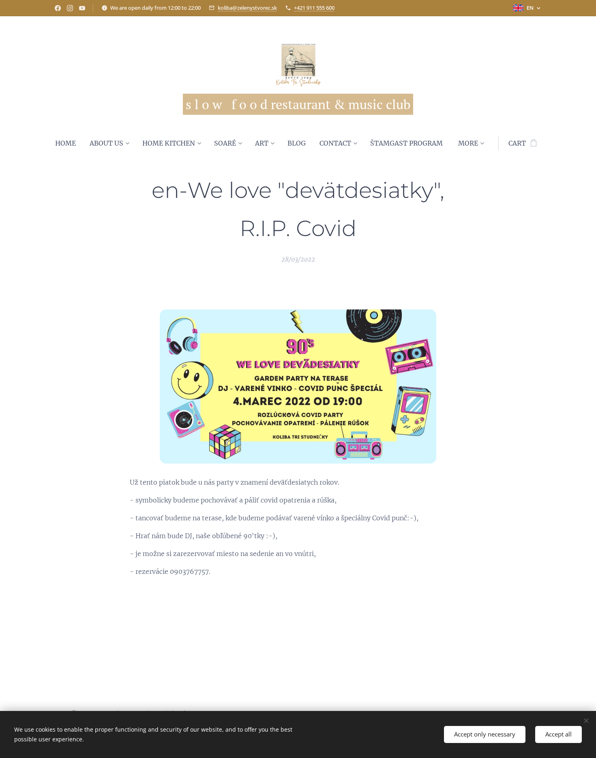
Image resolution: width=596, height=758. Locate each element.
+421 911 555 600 (314, 7)
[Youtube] (82, 8)
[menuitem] (69, 143)
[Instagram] (70, 8)
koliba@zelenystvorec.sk (247, 7)
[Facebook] (58, 8)
